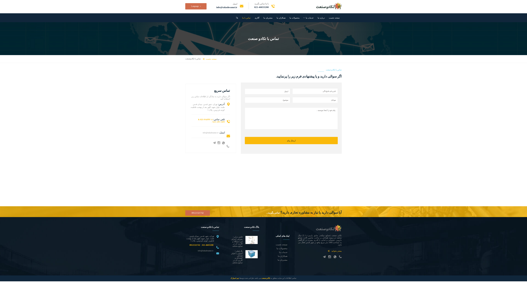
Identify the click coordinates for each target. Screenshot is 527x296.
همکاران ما (281, 18)
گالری (257, 18)
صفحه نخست (334, 18)
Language (195, 6)
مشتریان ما (268, 18)
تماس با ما (246, 18)
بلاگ (236, 18)
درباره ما (321, 18)
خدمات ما (310, 18)
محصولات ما (295, 18)
